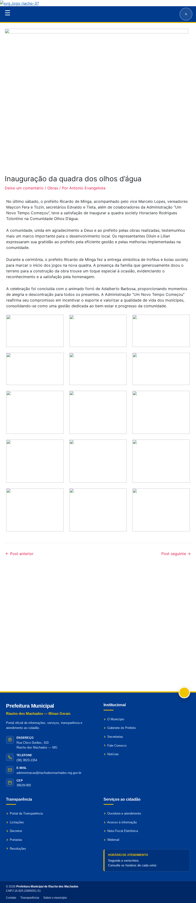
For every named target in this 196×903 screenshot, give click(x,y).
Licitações (17, 822)
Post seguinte (176, 554)
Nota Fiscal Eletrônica (122, 831)
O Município (115, 719)
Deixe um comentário (24, 188)
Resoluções (18, 848)
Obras (52, 188)
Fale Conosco (116, 745)
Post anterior (19, 554)
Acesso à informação (122, 822)
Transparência (29, 897)
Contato (11, 897)
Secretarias (115, 736)
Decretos (16, 831)
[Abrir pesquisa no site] (186, 14)
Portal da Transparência (26, 813)
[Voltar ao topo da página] (184, 692)
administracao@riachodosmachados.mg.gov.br (48, 773)
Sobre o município (55, 897)
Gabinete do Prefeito (121, 728)
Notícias (113, 754)
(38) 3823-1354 (26, 760)
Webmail (113, 840)
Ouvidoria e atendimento (124, 813)
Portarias (16, 840)
